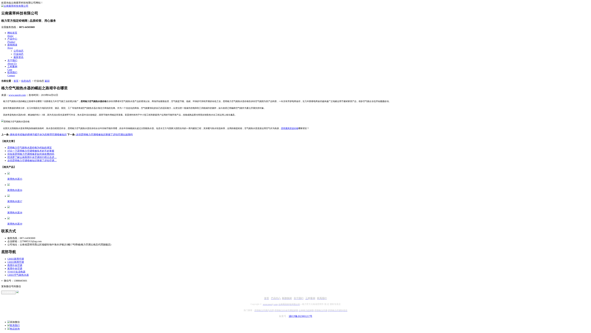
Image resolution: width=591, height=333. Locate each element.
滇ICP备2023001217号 (300, 316)
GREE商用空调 (15, 262)
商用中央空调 (14, 265)
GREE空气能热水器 (18, 275)
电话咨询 (15, 328)
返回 (47, 81)
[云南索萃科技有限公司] (14, 6)
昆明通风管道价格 (289, 128)
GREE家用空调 (15, 259)
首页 (16, 81)
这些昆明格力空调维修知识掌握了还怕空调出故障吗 (104, 134)
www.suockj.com (17, 95)
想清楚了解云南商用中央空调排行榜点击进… (32, 157)
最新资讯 (18, 57)
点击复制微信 (8, 292)
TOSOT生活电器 (16, 271)
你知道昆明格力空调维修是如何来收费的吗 (30, 154)
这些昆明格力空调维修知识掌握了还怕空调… (32, 160)
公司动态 (18, 50)
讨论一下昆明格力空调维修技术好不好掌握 (30, 151)
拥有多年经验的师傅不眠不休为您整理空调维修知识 (38, 134)
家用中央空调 (14, 268)
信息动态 (26, 81)
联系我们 (15, 325)
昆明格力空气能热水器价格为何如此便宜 (29, 147)
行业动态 (18, 54)
